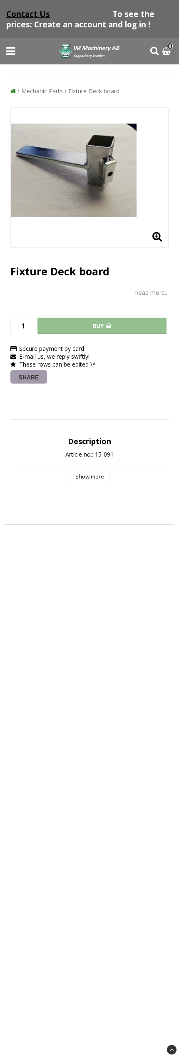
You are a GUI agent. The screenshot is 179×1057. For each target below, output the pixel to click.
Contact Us (28, 14)
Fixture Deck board (93, 91)
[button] (167, 51)
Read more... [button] (152, 292)
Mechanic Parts (42, 91)
